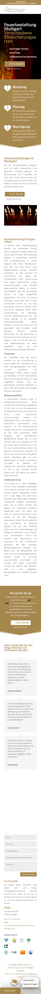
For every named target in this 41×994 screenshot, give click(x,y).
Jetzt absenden (28, 874)
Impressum (9, 974)
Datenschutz (21, 974)
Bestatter (8, 369)
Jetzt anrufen (10, 990)
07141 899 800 (20, 2)
